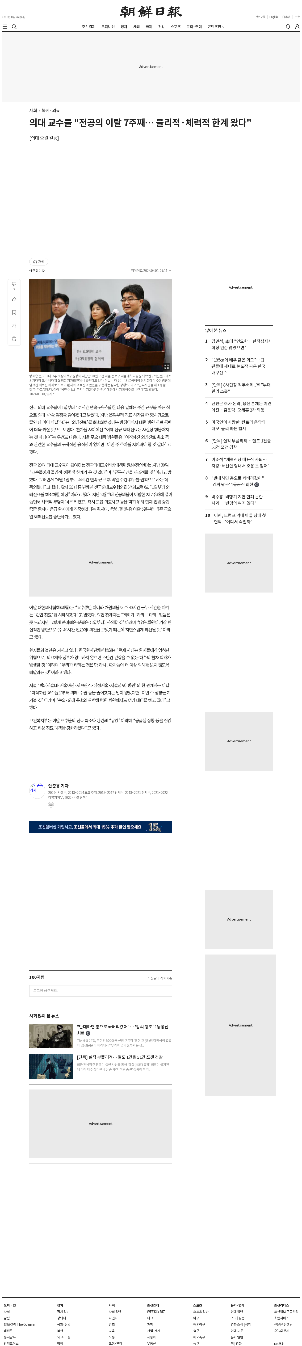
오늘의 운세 (281, 1331)
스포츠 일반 (201, 1312)
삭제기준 (166, 978)
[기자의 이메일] (51, 806)
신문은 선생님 (283, 1324)
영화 (239, 1344)
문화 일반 (237, 1337)
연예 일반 (237, 1312)
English (273, 17)
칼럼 (7, 1318)
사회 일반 (115, 1312)
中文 (297, 17)
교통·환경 (115, 1344)
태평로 (8, 1331)
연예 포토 (237, 1331)
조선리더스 (281, 1305)
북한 (60, 1331)
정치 (60, 1305)
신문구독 (260, 17)
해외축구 (199, 1337)
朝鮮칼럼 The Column (19, 1324)
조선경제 (153, 1305)
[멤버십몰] (100, 827)
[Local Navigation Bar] (5, 26)
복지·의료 (51, 110)
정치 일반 (63, 1312)
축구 (196, 1331)
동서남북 (10, 1337)
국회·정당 (64, 1324)
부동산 (151, 1344)
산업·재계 (153, 1331)
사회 (33, 110)
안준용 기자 (37, 271)
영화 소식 (237, 1324)
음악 (248, 1324)
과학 (150, 1324)
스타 (234, 1318)
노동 (112, 1337)
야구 (196, 1318)
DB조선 (279, 1344)
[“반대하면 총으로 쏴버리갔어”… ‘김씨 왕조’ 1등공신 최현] (51, 1036)
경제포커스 (11, 1344)
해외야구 (199, 1324)
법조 (112, 1324)
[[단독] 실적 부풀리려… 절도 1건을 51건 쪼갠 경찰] (51, 1066)
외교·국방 (64, 1337)
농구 (196, 1344)
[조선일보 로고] (151, 11)
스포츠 (197, 1305)
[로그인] (297, 26)
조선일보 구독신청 (286, 1312)
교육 (112, 1331)
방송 (241, 1318)
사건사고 (115, 1318)
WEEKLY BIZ (156, 1312)
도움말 (152, 978)
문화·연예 (237, 1305)
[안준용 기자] (37, 791)
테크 (150, 1318)
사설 (7, 1312)
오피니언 (10, 1305)
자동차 (151, 1337)
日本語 (286, 17)
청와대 (61, 1318)
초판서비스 (281, 1318)
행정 (60, 1344)
